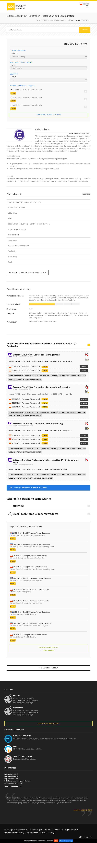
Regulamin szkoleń (11, 779)
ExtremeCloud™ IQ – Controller (37, 376)
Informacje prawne (11, 774)
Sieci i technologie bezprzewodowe (72, 376)
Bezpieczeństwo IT (71, 830)
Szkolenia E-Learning (47, 833)
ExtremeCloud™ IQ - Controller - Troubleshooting (38, 424)
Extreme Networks (16, 376)
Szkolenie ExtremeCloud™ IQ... (78, 20)
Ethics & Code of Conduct (13, 783)
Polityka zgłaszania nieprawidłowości (17, 781)
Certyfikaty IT (58, 830)
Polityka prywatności (11, 776)
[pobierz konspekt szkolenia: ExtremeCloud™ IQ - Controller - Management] (87, 355)
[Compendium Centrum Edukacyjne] (16, 6)
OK (56, 841)
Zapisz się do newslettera (48, 724)
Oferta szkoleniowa (57, 20)
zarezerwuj (84, 367)
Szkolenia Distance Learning (14, 833)
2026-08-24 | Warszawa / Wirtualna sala (27, 89)
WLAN (19, 379)
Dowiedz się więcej (66, 841)
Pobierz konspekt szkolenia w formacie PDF (27, 272)
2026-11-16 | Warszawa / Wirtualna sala (27, 105)
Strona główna (42, 20)
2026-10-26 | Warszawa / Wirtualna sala (27, 97)
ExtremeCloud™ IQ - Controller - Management (36, 355)
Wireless (12, 379)
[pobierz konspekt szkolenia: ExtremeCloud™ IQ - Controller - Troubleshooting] (87, 423)
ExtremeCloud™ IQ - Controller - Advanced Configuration (41, 388)
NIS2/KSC (54, 376)
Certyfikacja (27, 478)
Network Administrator (32, 379)
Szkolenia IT (48, 830)
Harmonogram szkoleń (48, 648)
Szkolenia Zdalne (32, 833)
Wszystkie (30, 488)
